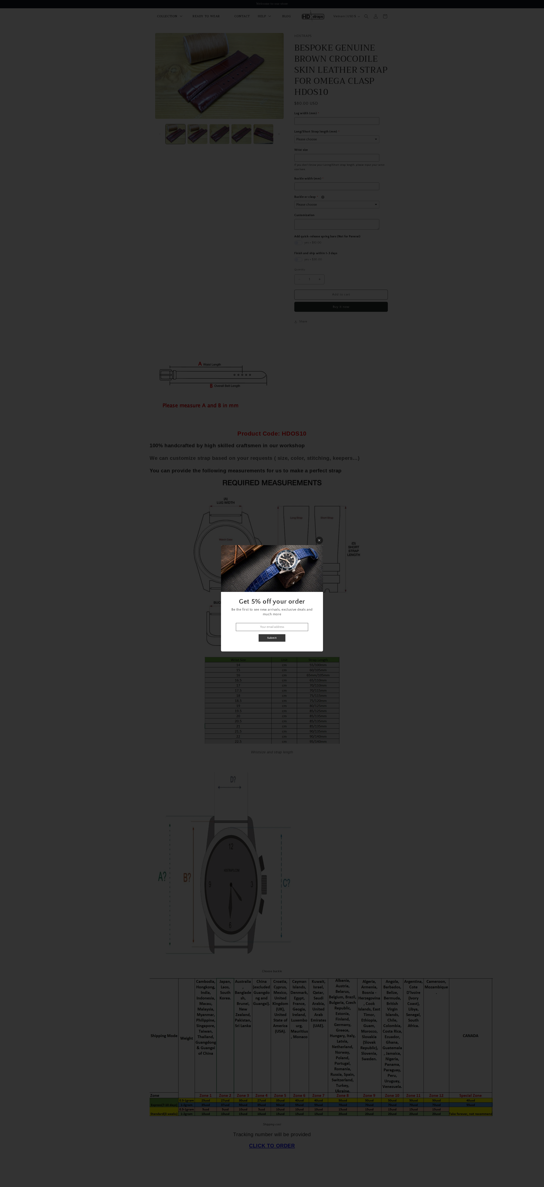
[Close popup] (319, 540)
